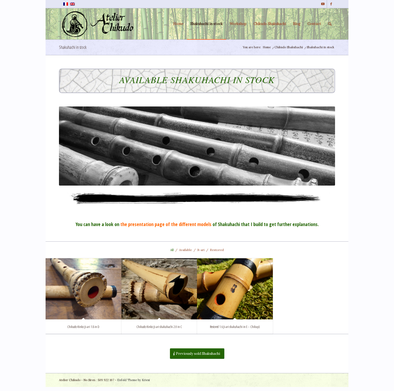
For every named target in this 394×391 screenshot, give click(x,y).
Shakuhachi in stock (73, 47)
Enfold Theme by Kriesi (133, 380)
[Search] (330, 23)
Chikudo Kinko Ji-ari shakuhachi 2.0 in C (159, 326)
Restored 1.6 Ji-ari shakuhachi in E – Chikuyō (235, 326)
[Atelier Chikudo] (99, 23)
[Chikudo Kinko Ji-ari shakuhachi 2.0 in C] (159, 288)
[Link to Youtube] (323, 4)
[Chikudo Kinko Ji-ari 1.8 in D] (83, 288)
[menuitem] (178, 23)
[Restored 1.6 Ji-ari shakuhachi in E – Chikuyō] (235, 288)
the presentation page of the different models (165, 224)
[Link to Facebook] (331, 4)
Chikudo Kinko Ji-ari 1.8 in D (83, 326)
